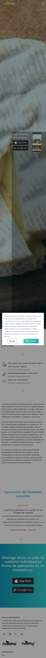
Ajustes (12, 341)
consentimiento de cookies (12, 321)
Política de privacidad (24, 334)
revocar (16, 329)
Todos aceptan (31, 341)
